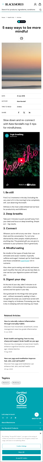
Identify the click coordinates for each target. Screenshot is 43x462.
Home (3, 17)
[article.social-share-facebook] (18, 112)
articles (19, 17)
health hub (11, 17)
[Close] (40, 433)
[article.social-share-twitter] (24, 112)
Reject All (21, 452)
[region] (21, 446)
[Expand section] (40, 422)
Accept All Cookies (21, 458)
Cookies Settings (21, 446)
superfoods (24, 261)
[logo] (18, 4)
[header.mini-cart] (39, 4)
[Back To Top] (37, 414)
